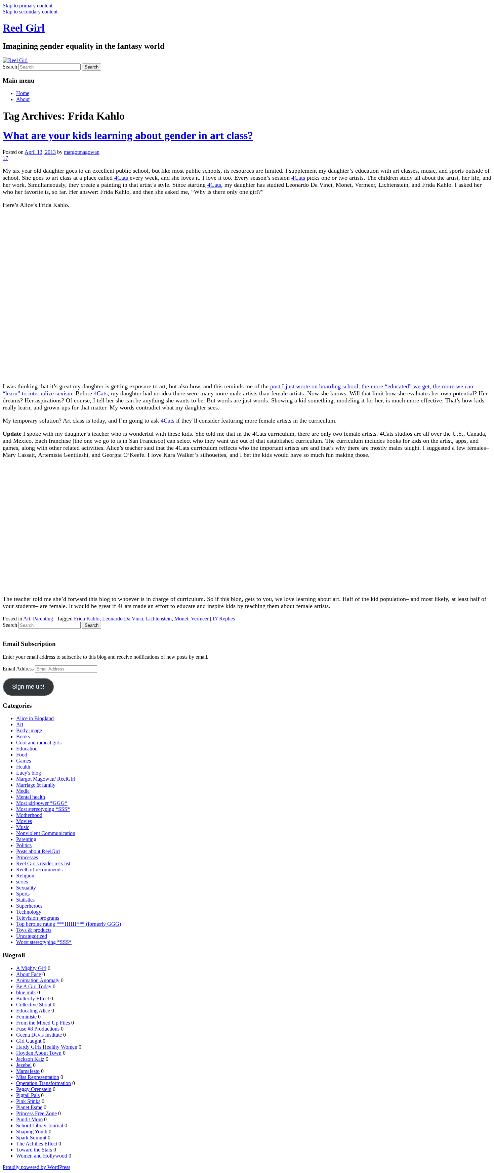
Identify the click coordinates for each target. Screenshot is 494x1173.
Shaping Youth (31, 1131)
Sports (23, 894)
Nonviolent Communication (45, 833)
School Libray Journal (39, 1125)
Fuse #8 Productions (37, 1029)
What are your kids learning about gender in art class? (128, 135)
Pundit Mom (29, 1119)
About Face (28, 974)
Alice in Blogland (35, 718)
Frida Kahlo (86, 618)
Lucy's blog (28, 773)
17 (5, 158)
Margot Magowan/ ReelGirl (45, 779)
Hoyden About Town (38, 1053)
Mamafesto (28, 1071)
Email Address (19, 668)
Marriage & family (35, 785)
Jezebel (24, 1065)
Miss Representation (37, 1077)
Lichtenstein (159, 618)
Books (23, 736)
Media (23, 791)
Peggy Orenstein (33, 1089)
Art (26, 618)
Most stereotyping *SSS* (43, 809)
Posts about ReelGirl (38, 851)
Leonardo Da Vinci (122, 618)
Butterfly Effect (32, 998)
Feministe (26, 1016)
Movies (24, 821)
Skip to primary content (27, 5)
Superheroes (29, 906)
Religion (25, 875)
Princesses (27, 857)
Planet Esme (29, 1107)
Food (21, 754)
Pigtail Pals (28, 1095)
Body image (29, 730)
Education (27, 748)
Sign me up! (28, 686)
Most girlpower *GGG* (42, 803)
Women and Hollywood (41, 1156)
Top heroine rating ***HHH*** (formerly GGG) (68, 924)
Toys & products (33, 930)
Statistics (25, 900)
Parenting (43, 618)
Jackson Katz (30, 1059)
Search (10, 67)
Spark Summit (31, 1137)
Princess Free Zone (36, 1113)
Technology (28, 912)
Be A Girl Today (33, 986)
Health (23, 767)
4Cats (122, 177)
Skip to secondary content (30, 11)
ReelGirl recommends (39, 869)
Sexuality (26, 887)
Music (22, 827)
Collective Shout (33, 1004)
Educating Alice (33, 1010)
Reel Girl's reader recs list (43, 863)
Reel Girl (24, 28)
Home (22, 93)
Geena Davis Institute (39, 1035)
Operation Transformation (43, 1083)
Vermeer (200, 618)
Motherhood (29, 815)
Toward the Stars (34, 1150)
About (23, 99)
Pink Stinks (28, 1101)
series (22, 881)
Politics (24, 845)
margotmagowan (81, 152)
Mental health (30, 797)
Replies (223, 618)
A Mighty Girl (31, 968)
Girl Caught (28, 1041)
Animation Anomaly (37, 980)
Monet (181, 618)
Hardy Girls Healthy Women (46, 1047)
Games (23, 761)
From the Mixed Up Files (43, 1023)
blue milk (26, 992)
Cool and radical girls (38, 742)
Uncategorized (31, 936)
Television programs (37, 918)
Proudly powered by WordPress (36, 1167)
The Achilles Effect (36, 1143)
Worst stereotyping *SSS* (44, 942)
